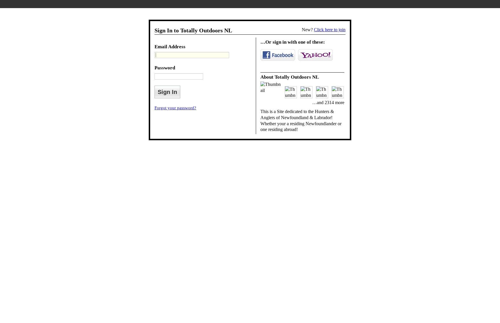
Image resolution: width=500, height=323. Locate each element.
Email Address (170, 46)
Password (165, 68)
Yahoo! (315, 55)
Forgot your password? (175, 107)
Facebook (277, 55)
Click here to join (329, 29)
